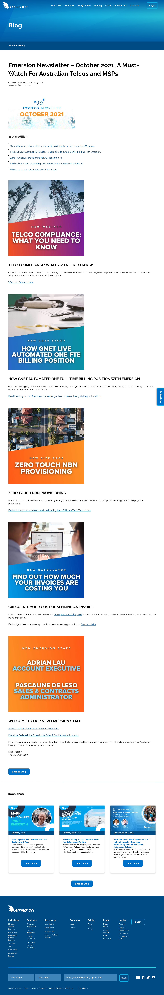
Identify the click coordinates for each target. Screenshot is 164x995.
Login (152, 5)
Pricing (98, 5)
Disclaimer (107, 939)
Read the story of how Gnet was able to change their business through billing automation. (54, 396)
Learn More (31, 863)
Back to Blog (18, 45)
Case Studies (49, 924)
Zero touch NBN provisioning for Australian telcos (36, 157)
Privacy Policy (83, 988)
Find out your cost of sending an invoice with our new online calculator (46, 163)
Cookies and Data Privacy (106, 932)
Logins (122, 920)
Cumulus (122, 924)
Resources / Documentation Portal (124, 936)
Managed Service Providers (11, 926)
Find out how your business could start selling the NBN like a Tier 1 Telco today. (49, 510)
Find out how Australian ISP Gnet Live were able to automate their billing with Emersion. (55, 152)
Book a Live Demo (90, 926)
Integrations (84, 5)
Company (75, 920)
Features (69, 5)
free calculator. (88, 624)
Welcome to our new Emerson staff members (33, 169)
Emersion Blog (50, 931)
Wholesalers (13, 950)
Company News (24, 85)
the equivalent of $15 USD (68, 614)
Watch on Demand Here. (20, 282)
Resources (121, 5)
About (108, 5)
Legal (106, 920)
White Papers (49, 928)
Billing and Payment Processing (31, 944)
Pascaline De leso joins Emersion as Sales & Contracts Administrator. (43, 735)
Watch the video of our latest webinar (52, 146)
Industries (56, 5)
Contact (134, 5)
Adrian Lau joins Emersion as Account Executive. (33, 728)
